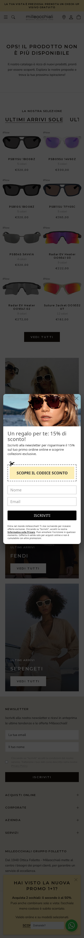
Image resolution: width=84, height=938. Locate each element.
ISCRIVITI (42, 515)
